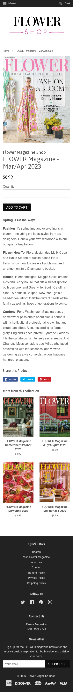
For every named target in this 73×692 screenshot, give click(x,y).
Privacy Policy (36, 578)
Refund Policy (36, 572)
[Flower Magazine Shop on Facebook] (32, 603)
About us (36, 562)
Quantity (8, 186)
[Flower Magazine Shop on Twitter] (23, 603)
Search (36, 552)
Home (6, 50)
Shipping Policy (36, 583)
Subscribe (57, 664)
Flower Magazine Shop (41, 676)
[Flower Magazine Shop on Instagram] (50, 603)
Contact (36, 567)
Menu (12, 3)
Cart (67, 3)
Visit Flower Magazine (36, 557)
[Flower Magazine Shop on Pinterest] (41, 603)
